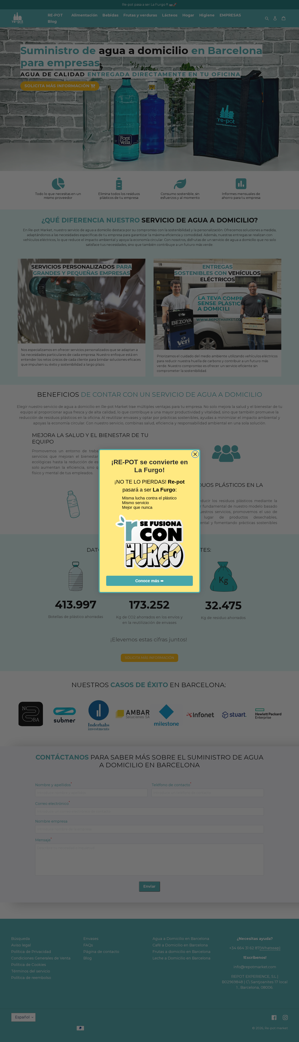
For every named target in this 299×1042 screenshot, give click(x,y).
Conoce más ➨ (149, 581)
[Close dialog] (195, 454)
